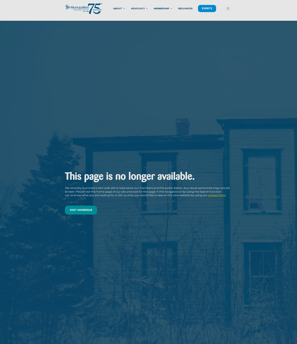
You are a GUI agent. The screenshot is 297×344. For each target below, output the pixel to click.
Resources (185, 8)
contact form (217, 195)
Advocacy (138, 8)
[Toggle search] (228, 8)
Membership (161, 8)
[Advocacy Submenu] (148, 8)
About (117, 8)
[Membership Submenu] (172, 8)
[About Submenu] (125, 8)
